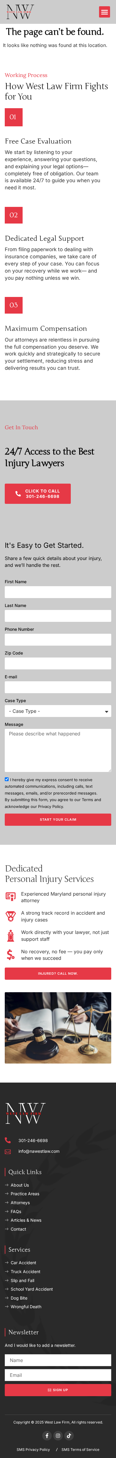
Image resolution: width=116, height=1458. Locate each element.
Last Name (15, 605)
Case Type (15, 700)
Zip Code (14, 652)
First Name (15, 581)
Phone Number (19, 629)
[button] (104, 12)
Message (14, 724)
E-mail (11, 676)
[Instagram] (58, 1435)
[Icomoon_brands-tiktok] (69, 1435)
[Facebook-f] (47, 1435)
